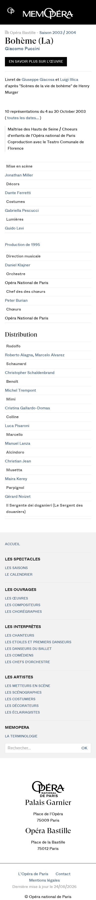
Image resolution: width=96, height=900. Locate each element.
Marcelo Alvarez (49, 355)
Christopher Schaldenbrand (29, 373)
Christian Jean (18, 461)
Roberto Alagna (19, 355)
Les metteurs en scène (27, 686)
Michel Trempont (20, 390)
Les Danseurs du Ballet (28, 649)
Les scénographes (23, 692)
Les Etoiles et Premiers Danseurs (38, 642)
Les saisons (16, 568)
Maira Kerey (16, 479)
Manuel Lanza (17, 443)
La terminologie (21, 736)
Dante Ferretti (18, 193)
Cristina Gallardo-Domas (27, 408)
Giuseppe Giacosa (38, 80)
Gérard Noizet (18, 497)
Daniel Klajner (17, 265)
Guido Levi (14, 228)
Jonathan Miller (19, 175)
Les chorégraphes (23, 612)
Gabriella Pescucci (22, 211)
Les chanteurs (19, 635)
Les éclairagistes (22, 712)
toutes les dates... (23, 118)
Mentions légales (44, 880)
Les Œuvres (16, 598)
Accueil (12, 544)
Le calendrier (18, 574)
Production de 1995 (22, 245)
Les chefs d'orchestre (27, 662)
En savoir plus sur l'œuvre (36, 61)
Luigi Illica (69, 80)
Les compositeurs (22, 605)
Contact (63, 874)
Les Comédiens (19, 655)
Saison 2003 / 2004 (57, 33)
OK (84, 748)
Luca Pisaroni (17, 426)
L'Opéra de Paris (33, 874)
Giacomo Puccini (22, 49)
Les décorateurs (22, 706)
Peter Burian (16, 300)
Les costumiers (20, 699)
